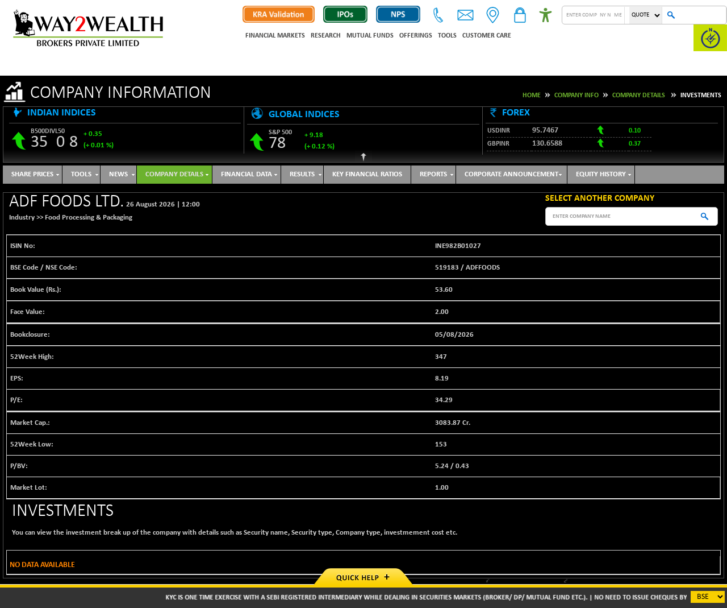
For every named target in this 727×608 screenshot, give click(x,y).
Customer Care (486, 35)
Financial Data (246, 174)
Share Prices (32, 174)
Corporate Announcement (511, 174)
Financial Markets (275, 35)
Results (302, 174)
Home (532, 95)
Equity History (601, 174)
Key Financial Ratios (367, 174)
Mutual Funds (370, 35)
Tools (447, 35)
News (118, 174)
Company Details (638, 95)
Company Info (576, 95)
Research (326, 35)
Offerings (415, 35)
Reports (433, 174)
